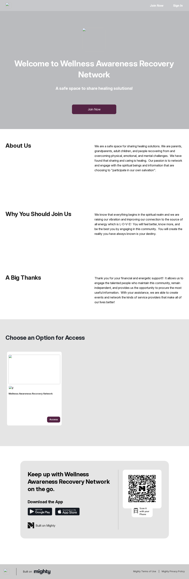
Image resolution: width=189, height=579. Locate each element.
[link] (34, 388)
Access (53, 419)
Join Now (156, 5)
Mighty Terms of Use (144, 571)
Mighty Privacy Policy (173, 571)
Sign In (178, 5)
